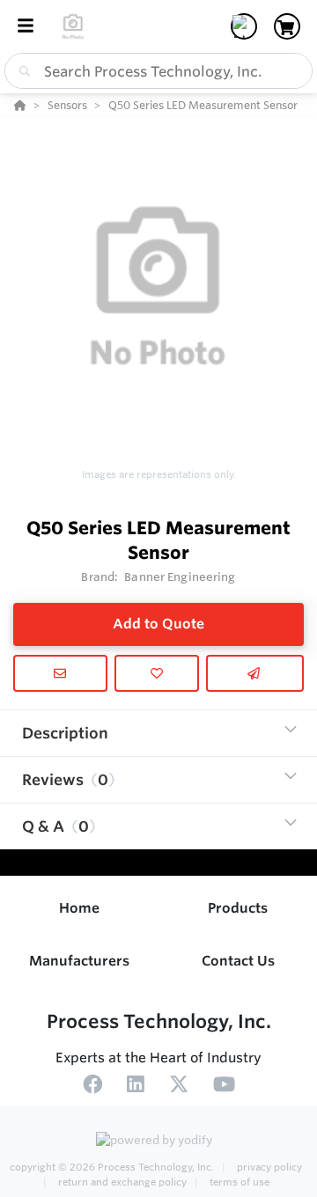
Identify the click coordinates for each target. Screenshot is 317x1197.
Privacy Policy (268, 1167)
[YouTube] (224, 1087)
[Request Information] (60, 673)
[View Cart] (287, 26)
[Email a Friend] (255, 673)
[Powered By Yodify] (158, 1141)
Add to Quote (158, 623)
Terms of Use (238, 1182)
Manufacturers (79, 960)
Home (79, 908)
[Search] (21, 71)
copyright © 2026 (112, 1167)
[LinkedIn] (135, 1087)
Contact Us (238, 960)
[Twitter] (178, 1087)
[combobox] (158, 71)
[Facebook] (92, 1087)
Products (238, 908)
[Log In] (244, 26)
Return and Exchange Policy (122, 1182)
